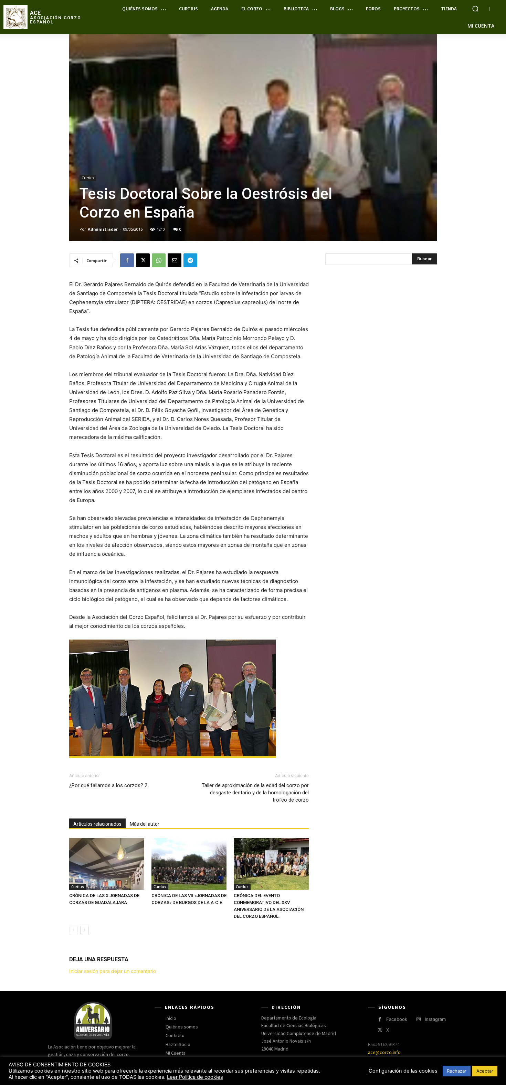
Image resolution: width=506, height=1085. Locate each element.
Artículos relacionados (97, 824)
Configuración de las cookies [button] (403, 1071)
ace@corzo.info (384, 1052)
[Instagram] (418, 1019)
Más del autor (144, 824)
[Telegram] (190, 260)
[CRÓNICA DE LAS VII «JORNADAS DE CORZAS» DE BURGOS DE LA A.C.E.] (188, 864)
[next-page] (84, 930)
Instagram (435, 1019)
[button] (475, 8)
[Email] (174, 260)
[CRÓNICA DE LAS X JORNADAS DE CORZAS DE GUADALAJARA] (106, 864)
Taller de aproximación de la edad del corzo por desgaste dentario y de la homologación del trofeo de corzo (255, 792)
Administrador (103, 229)
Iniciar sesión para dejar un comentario (112, 971)
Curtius (88, 177)
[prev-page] (73, 930)
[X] (143, 260)
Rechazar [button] (456, 1071)
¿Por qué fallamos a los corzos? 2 (108, 785)
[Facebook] (127, 260)
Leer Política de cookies (195, 1077)
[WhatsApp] (159, 260)
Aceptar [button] (484, 1071)
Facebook (396, 1019)
